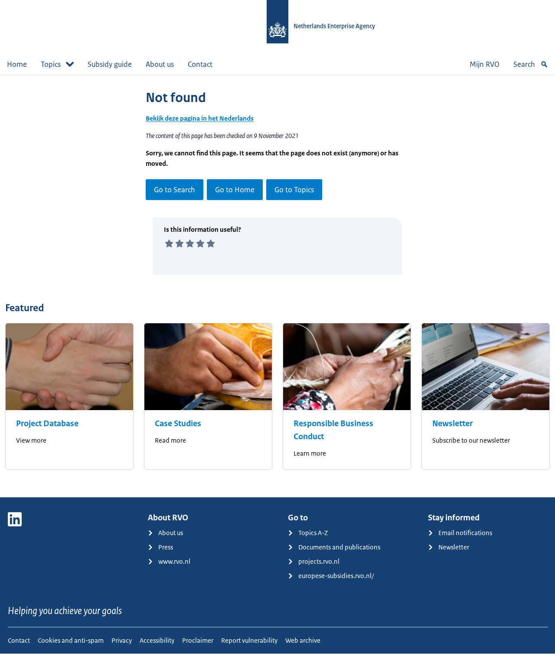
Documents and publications (339, 547)
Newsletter (452, 423)
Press (165, 547)
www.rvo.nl (174, 561)
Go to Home (235, 189)
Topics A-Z (313, 533)
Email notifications (465, 533)
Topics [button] (51, 64)
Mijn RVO (485, 64)
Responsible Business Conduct (333, 430)
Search (524, 64)
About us (160, 64)
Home (17, 64)
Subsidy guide (110, 64)
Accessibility (157, 640)
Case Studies (178, 423)
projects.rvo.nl (319, 561)
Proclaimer (197, 640)
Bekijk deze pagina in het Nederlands (200, 118)
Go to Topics (294, 189)
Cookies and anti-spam (71, 640)
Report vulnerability (249, 640)
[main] (277, 286)
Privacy (121, 640)
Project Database (47, 423)
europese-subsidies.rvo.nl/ (336, 576)
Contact (200, 64)
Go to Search (174, 189)
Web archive (302, 640)
